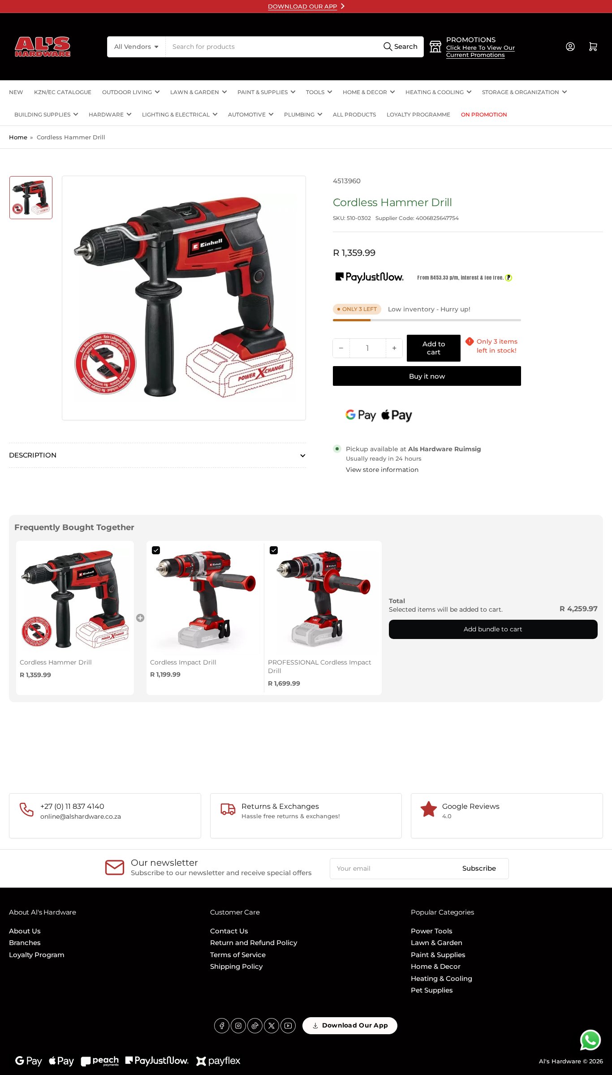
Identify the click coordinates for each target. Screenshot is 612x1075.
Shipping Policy (236, 966)
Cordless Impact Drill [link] (183, 662)
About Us (25, 931)
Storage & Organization (520, 92)
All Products (354, 114)
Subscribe (479, 868)
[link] (75, 599)
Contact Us (229, 931)
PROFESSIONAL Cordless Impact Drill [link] (319, 666)
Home (18, 137)
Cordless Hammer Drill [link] (56, 662)
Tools (315, 92)
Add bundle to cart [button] (493, 629)
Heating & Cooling (434, 92)
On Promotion (484, 114)
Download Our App (355, 1025)
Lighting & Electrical (176, 114)
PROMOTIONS (471, 39)
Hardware (106, 114)
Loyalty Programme (418, 114)
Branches (25, 942)
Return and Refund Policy (253, 942)
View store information (382, 470)
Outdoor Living (127, 92)
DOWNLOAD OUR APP (302, 6)
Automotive (247, 114)
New (16, 92)
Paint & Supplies (262, 92)
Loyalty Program (37, 954)
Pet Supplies (432, 990)
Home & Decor (365, 92)
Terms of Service (238, 954)
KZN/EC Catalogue (62, 92)
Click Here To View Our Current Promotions (480, 51)
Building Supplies (42, 114)
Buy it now (427, 376)
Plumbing (299, 114)
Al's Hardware (560, 1061)
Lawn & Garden (194, 92)
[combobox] (295, 46)
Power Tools (432, 931)
